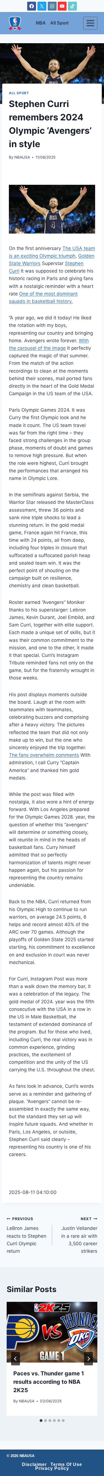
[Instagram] (52, 6)
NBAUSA (22, 157)
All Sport (59, 23)
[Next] (88, 1358)
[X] (41, 6)
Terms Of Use (66, 1465)
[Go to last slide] (15, 1358)
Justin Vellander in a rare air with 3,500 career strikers (79, 1235)
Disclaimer (34, 1465)
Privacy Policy (52, 1468)
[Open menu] (90, 23)
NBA (41, 23)
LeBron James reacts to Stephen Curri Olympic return (26, 1235)
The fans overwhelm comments (44, 755)
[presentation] (52, 1332)
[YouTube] (62, 6)
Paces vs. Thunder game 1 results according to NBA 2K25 (48, 1382)
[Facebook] (31, 6)
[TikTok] (72, 6)
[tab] (41, 1420)
